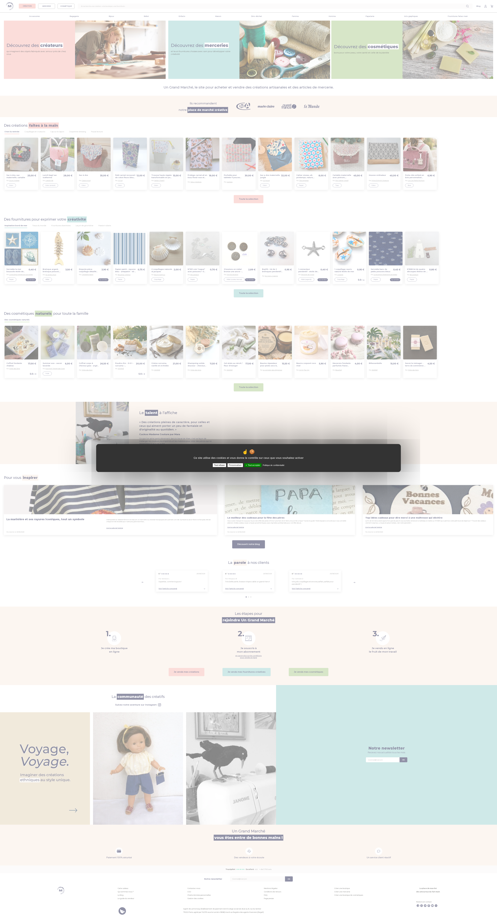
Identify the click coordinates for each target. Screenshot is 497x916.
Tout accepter (253, 465)
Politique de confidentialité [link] (273, 465)
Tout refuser (219, 465)
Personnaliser (235, 465)
